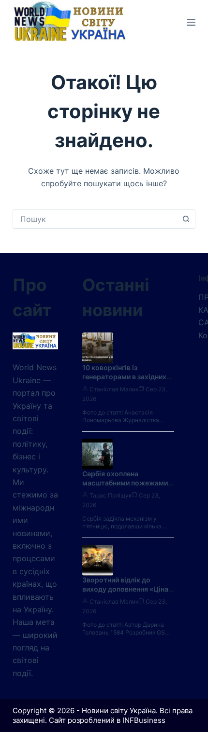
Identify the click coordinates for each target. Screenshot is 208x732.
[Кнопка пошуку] (186, 219)
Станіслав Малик (113, 389)
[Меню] (191, 22)
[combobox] (95, 219)
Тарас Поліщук (110, 495)
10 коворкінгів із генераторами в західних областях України (124, 376)
